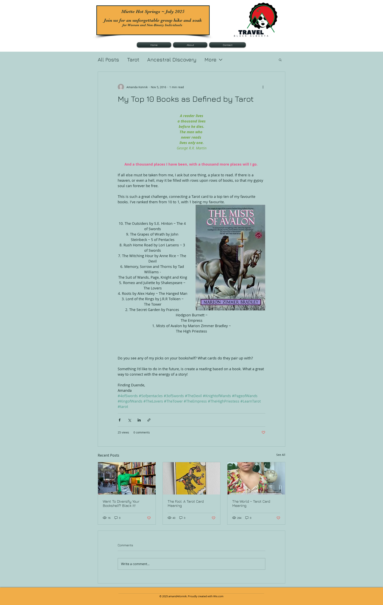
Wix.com (218, 596)
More (210, 59)
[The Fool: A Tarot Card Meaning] (191, 478)
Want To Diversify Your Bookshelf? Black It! (121, 503)
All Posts (108, 59)
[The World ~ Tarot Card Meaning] (256, 478)
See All (280, 455)
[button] (280, 59)
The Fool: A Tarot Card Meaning (186, 503)
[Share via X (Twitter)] (129, 420)
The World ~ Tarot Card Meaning (251, 503)
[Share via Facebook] (119, 420)
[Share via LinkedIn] (139, 420)
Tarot (133, 59)
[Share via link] (149, 420)
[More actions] (263, 87)
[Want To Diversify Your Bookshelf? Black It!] (127, 478)
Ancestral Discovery (171, 59)
